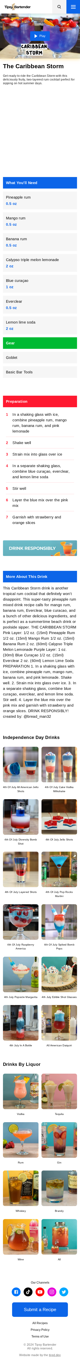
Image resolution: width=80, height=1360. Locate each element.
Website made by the (40, 1355)
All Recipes (40, 1323)
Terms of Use (40, 1336)
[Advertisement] (40, 131)
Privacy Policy (40, 1329)
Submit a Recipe (40, 1309)
